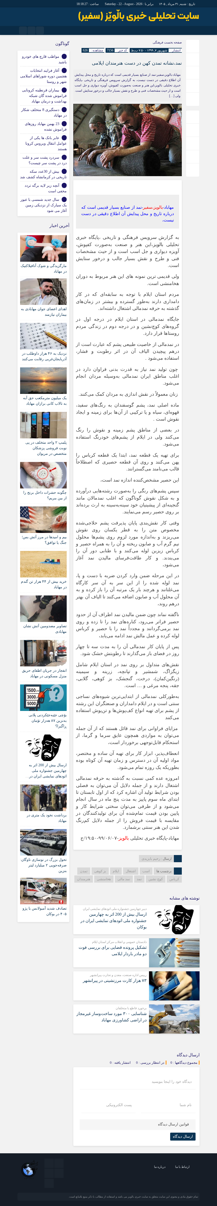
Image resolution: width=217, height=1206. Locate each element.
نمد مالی (123, 879)
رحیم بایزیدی (151, 859)
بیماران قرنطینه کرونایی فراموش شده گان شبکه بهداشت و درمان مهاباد (44, 95)
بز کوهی (100, 871)
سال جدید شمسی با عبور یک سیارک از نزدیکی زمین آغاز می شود (43, 205)
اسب (146, 871)
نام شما (186, 1105)
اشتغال (131, 871)
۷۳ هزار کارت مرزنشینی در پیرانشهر (115, 980)
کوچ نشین (155, 879)
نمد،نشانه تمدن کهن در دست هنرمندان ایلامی (137, 63)
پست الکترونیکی (119, 1105)
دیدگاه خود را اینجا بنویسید (172, 1082)
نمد (139, 879)
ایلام (116, 871)
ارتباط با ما (182, 1167)
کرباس (174, 879)
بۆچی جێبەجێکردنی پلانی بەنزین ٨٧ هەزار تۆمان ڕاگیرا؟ (48, 720)
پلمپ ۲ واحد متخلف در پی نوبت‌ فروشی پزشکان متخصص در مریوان (46, 448)
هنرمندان (83, 879)
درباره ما (159, 1167)
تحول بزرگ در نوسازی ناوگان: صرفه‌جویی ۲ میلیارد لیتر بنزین (43, 865)
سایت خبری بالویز (138, 1196)
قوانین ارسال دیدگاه (173, 1124)
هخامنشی (104, 879)
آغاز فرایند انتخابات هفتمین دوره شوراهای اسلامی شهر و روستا (43, 76)
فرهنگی (158, 42)
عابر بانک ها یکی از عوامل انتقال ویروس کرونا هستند (46, 143)
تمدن (84, 871)
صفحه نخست (172, 42)
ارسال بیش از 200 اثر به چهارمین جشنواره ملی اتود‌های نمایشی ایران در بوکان (113, 920)
